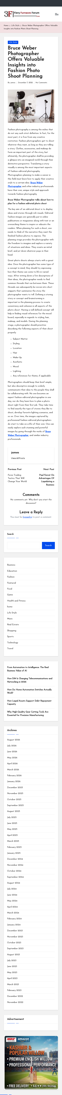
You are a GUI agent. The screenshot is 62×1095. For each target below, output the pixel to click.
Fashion (10, 577)
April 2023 (12, 978)
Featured (11, 583)
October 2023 (14, 943)
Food (9, 589)
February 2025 (14, 847)
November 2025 (15, 793)
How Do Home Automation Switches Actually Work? (29, 691)
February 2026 (14, 776)
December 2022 (15, 996)
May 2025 (12, 829)
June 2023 (12, 966)
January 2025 (14, 853)
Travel (10, 649)
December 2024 (15, 859)
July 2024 (12, 889)
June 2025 (12, 823)
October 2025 (14, 800)
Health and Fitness (16, 601)
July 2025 (12, 817)
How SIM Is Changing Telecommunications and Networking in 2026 (29, 680)
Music (10, 619)
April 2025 (12, 835)
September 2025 (15, 805)
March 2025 (13, 841)
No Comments (41, 83)
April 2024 (12, 907)
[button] (18, 458)
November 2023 (15, 937)
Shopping (11, 631)
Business (11, 565)
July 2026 (12, 746)
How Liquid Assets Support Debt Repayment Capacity (29, 702)
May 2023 (12, 972)
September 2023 (15, 949)
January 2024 (14, 925)
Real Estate (13, 625)
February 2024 (14, 919)
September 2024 (15, 877)
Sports (10, 637)
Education (12, 571)
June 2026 (12, 752)
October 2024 (14, 871)
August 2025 (13, 811)
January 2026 (14, 781)
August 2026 (13, 740)
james (15, 452)
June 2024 (12, 895)
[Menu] (56, 14)
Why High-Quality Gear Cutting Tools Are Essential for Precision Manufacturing (27, 713)
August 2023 (13, 955)
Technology (12, 643)
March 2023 (13, 984)
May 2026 (12, 758)
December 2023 (15, 931)
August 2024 (13, 883)
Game (10, 595)
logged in (27, 517)
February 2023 (14, 990)
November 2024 (15, 865)
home (9, 607)
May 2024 (12, 901)
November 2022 (15, 1002)
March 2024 (13, 913)
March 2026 (13, 770)
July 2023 (11, 961)
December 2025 (15, 788)
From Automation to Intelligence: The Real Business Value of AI (28, 669)
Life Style (13, 42)
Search (10, 534)
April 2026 (12, 764)
